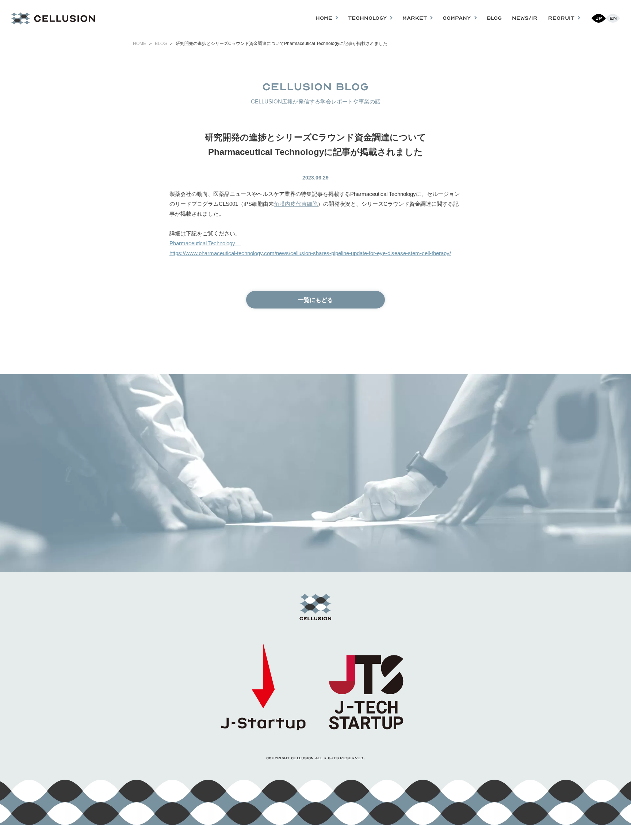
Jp (599, 18)
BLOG (494, 18)
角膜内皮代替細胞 (296, 204)
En (613, 18)
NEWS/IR (525, 18)
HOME (139, 43)
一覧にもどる (315, 300)
